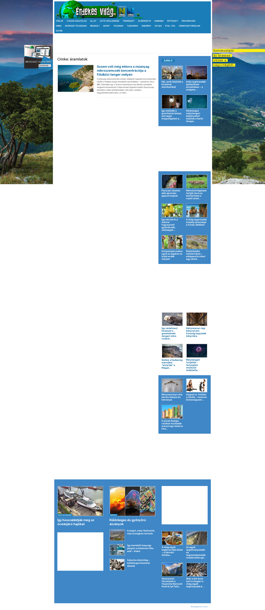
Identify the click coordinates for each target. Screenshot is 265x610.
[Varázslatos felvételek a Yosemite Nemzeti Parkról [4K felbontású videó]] (172, 570)
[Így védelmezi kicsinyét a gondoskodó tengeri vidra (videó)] (172, 319)
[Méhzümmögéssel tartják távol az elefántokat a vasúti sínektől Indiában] (197, 181)
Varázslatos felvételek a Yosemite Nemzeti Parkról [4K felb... (172, 582)
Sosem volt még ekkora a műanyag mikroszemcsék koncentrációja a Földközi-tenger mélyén (123, 70)
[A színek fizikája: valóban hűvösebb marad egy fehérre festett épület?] (172, 412)
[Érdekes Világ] (132, 9)
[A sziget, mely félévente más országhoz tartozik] (117, 535)
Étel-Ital (170, 26)
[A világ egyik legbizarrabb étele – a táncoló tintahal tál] (172, 538)
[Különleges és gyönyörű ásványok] (132, 501)
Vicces (158, 26)
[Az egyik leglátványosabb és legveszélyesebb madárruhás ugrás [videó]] (197, 538)
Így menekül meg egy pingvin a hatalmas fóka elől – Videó (140, 548)
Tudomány (132, 26)
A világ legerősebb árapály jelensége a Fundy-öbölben (196, 222)
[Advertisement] (132, 43)
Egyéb (59, 31)
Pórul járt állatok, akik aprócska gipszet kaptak (171, 193)
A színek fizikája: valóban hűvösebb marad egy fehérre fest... (172, 425)
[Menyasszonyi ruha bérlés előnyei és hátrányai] (172, 385)
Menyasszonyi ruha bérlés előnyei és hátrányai (171, 397)
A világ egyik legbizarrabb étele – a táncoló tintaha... (172, 551)
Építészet (172, 21)
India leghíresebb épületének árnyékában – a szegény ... (196, 86)
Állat (93, 21)
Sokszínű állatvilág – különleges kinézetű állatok (138, 563)
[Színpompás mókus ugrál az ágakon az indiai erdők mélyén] (172, 242)
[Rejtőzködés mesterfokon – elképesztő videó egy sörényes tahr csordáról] (197, 242)
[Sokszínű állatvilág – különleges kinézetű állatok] (117, 564)
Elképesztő (144, 21)
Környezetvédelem (189, 26)
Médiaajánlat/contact (199, 606)
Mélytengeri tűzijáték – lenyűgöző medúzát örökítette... (193, 365)
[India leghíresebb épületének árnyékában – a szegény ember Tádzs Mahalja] (197, 73)
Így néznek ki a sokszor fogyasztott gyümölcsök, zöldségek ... (169, 224)
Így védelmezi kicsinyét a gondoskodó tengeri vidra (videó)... (170, 333)
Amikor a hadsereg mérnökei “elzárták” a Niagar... (172, 364)
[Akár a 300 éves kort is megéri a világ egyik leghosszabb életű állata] (197, 570)
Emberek (159, 21)
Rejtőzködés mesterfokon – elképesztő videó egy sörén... (195, 255)
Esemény (146, 26)
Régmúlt (95, 26)
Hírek (58, 26)
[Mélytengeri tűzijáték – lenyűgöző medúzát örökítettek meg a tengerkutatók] (197, 351)
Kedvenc (113, 515)
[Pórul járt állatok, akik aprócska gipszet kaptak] (172, 181)
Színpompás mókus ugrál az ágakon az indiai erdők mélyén (171, 255)
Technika (118, 26)
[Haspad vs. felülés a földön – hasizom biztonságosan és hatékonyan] (197, 385)
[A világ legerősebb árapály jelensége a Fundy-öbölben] (197, 210)
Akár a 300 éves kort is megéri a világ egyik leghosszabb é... (195, 582)
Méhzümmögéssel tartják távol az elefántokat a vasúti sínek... (196, 194)
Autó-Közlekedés (109, 21)
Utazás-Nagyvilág (77, 21)
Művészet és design (76, 26)
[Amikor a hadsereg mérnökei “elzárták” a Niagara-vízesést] (172, 351)
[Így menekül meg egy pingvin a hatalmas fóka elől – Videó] (117, 550)
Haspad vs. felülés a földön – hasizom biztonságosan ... (196, 397)
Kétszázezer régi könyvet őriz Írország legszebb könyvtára (196, 332)
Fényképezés (188, 21)
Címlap (59, 21)
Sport (106, 26)
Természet (129, 21)
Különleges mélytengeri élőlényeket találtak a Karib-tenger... (195, 116)
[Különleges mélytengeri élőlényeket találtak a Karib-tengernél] (197, 102)
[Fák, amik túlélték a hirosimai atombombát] (172, 73)
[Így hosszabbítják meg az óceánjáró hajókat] (80, 501)
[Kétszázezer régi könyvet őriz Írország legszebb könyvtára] (197, 319)
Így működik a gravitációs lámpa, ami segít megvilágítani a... (171, 115)
